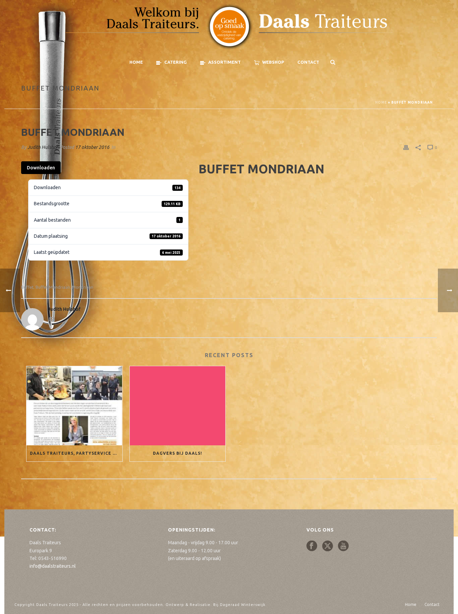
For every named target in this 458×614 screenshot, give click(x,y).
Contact (308, 62)
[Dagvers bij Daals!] (178, 405)
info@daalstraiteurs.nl (53, 566)
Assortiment (224, 62)
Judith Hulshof (42, 147)
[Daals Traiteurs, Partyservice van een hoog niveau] (74, 405)
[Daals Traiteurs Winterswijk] (229, 27)
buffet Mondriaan (53, 287)
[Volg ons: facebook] (311, 546)
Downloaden (41, 167)
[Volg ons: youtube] (343, 546)
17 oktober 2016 (92, 147)
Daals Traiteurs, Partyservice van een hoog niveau (76, 453)
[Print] (406, 147)
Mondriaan (82, 287)
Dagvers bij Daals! (177, 453)
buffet (27, 287)
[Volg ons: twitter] (327, 546)
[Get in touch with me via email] (52, 320)
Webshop (273, 62)
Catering (175, 62)
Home (136, 62)
